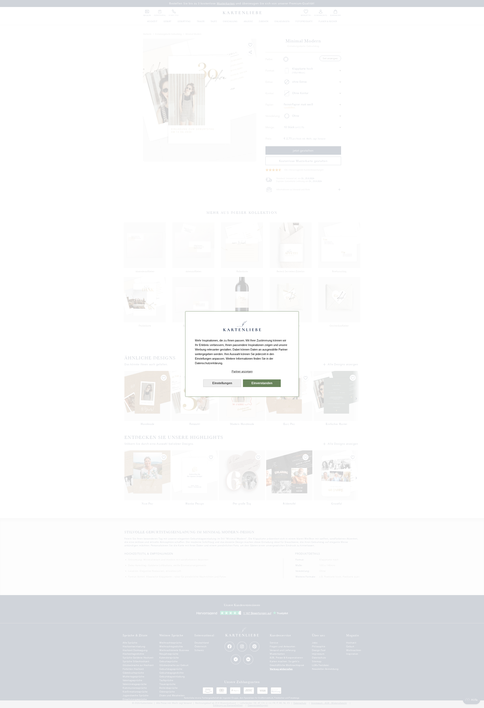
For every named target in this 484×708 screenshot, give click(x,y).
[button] (242, 371)
